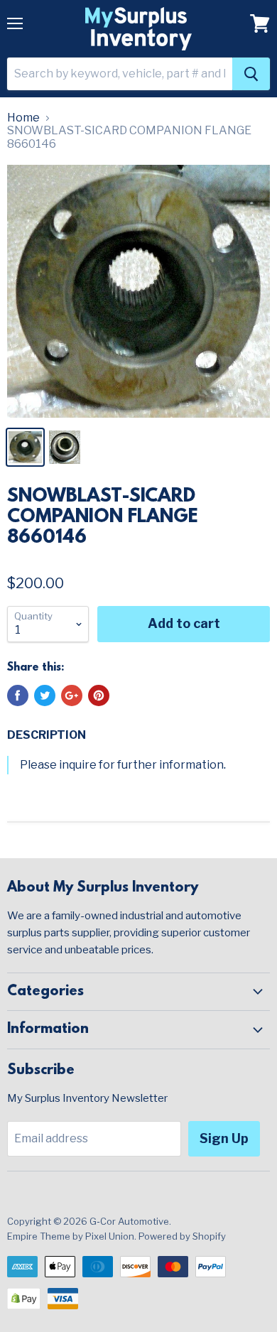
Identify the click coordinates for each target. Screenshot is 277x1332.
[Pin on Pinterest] (98, 695)
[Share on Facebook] (17, 695)
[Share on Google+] (71, 695)
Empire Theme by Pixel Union (70, 1236)
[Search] (251, 74)
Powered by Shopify (182, 1236)
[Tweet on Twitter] (44, 695)
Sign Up (224, 1138)
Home (23, 118)
